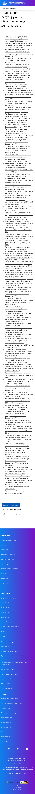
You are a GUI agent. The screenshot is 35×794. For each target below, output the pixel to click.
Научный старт (5, 683)
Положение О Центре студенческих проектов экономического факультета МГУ (19, 375)
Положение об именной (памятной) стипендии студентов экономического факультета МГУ (19, 388)
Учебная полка (5, 708)
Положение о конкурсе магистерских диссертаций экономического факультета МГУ (18, 103)
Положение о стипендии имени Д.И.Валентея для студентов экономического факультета (16, 409)
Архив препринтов (6, 688)
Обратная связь (5, 736)
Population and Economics (8, 679)
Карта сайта (4, 741)
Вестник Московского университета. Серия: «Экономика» (14, 663)
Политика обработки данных (17, 773)
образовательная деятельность (14, 514)
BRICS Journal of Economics (9, 674)
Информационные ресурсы (9, 698)
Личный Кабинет (6, 727)
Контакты (3, 587)
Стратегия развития (7, 564)
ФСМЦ (3, 636)
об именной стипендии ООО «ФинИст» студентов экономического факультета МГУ (17, 403)
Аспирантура (5, 612)
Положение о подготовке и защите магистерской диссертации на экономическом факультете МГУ (17, 249)
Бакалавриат (5, 602)
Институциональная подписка (10, 713)
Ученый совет (5, 549)
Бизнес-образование (7, 622)
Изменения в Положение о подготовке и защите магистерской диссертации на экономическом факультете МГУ (19, 256)
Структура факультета (8, 545)
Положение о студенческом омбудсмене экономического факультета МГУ (15, 416)
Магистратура (5, 607)
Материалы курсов (6, 717)
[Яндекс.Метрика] (13, 782)
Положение (9, 401)
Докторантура (5, 617)
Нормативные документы (12, 509)
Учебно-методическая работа (10, 626)
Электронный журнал (7, 669)
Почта (2, 732)
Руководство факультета (8, 540)
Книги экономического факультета (11, 703)
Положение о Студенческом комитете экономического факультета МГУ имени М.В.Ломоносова (19, 381)
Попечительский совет (8, 559)
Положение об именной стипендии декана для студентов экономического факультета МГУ (19, 54)
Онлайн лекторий (6, 722)
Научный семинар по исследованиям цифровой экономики (15, 657)
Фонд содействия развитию (9, 568)
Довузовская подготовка (8, 598)
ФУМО (3, 631)
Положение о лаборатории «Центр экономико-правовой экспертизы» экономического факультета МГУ (17, 75)
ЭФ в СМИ (4, 573)
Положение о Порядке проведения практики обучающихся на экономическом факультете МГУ (17, 360)
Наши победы (5, 578)
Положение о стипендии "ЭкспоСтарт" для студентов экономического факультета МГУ (19, 60)
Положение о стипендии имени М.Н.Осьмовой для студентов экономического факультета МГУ (17, 86)
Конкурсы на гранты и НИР (9, 651)
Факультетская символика (9, 583)
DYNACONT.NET (17, 789)
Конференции (5, 646)
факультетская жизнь (10, 505)
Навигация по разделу (9, 8)
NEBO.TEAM (17, 787)
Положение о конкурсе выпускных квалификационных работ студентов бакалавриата (18, 422)
